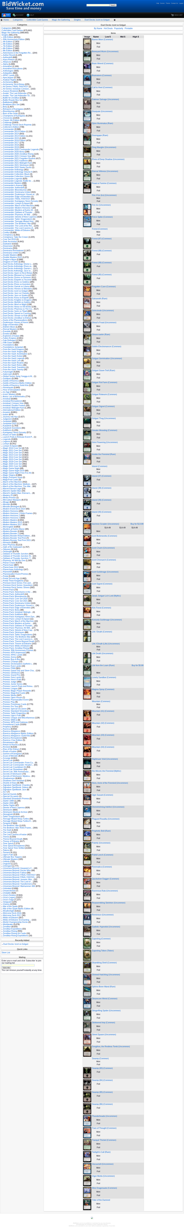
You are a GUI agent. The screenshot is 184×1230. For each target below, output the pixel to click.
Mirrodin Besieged (11, 507)
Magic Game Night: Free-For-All (17, 473)
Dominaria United (11, 253)
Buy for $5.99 (137, 665)
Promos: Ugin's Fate (12, 715)
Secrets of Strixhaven (12, 774)
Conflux (6, 232)
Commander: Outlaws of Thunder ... (18, 212)
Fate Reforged (9, 340)
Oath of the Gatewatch (13, 547)
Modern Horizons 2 (11, 515)
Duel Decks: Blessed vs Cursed (17, 275)
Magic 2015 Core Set (12, 459)
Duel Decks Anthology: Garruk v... (18, 268)
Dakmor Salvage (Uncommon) (105, 99)
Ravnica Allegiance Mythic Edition (18, 733)
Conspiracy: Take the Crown (15, 237)
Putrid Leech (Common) (102, 855)
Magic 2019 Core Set (12, 462)
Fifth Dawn (8, 343)
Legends (7, 439)
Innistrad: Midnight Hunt (13, 408)
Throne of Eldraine (11, 841)
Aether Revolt (9, 55)
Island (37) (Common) (101, 476)
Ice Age (6, 392)
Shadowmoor (9, 778)
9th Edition (7, 51)
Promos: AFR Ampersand (14, 652)
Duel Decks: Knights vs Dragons (17, 300)
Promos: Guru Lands (12, 677)
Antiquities (7, 73)
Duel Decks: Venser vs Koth (15, 316)
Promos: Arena (9, 657)
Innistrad (7, 399)
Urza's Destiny (9, 895)
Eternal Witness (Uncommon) (105, 171)
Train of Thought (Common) (104, 1128)
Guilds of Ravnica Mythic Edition (17, 383)
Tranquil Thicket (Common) (104, 1140)
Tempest (6, 823)
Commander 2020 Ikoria (13, 152)
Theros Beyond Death (12, 839)
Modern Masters (10, 520)
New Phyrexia (9, 545)
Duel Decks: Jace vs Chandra (16, 293)
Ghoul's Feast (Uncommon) (104, 322)
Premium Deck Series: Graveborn (18, 585)
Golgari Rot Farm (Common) (104, 382)
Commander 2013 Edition (14, 131)
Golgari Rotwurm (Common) (104, 394)
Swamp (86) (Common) (102, 1104)
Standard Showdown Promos (16, 798)
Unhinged (7, 866)
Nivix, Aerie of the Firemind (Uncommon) (110, 783)
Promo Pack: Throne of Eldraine (17, 644)
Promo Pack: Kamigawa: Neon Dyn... (19, 617)
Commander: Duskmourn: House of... (19, 194)
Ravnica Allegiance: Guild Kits (16, 736)
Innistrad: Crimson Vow (13, 403)
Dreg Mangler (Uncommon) (104, 147)
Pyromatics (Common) (102, 867)
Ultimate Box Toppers (12, 857)
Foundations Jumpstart (13, 347)
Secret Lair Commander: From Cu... (18, 763)
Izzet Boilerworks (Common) (104, 536)
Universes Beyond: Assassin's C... (18, 868)
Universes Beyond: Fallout (14, 873)
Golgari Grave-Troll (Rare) (103, 370)
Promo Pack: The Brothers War (16, 637)
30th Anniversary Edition (14, 39)
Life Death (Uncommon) (102, 653)
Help (157, 3)
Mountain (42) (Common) (103, 723)
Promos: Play (9, 702)
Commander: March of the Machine (18, 206)
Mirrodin (6, 504)
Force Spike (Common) (102, 217)
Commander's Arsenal (13, 185)
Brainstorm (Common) (102, 75)
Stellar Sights (9, 805)
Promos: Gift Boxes (11, 673)
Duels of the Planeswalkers (15, 320)
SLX (5, 792)
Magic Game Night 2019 (13, 471)
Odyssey (7, 549)
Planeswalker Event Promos (15, 574)
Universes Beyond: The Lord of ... (17, 882)
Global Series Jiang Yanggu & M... (18, 376)
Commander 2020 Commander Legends (21, 149)
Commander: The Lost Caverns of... (18, 228)
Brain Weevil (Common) (102, 63)
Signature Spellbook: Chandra (16, 785)
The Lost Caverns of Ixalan (15, 834)
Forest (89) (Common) (102, 263)
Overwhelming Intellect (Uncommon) (108, 807)
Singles (77, 20)
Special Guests (9, 794)
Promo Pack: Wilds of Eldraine (16, 646)
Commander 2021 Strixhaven (16, 165)
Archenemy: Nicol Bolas (13, 84)
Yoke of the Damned (101, 1200)
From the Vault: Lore (12, 361)
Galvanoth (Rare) (99, 298)
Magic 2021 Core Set (12, 466)
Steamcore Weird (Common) (104, 999)
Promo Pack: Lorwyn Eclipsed (16, 619)
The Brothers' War (11, 825)
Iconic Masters (9, 394)
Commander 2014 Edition (14, 136)
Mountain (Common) (101, 701)
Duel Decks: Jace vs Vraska (15, 295)
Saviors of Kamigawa (12, 754)
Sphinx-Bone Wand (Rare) (103, 987)
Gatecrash (7, 374)
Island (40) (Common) (101, 512)
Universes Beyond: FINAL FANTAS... (19, 877)
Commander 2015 (11, 138)
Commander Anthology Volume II (17, 172)
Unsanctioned (9, 891)
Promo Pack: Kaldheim (13, 614)
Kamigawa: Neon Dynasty (14, 432)
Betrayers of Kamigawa (13, 109)
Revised (6, 747)
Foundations (8, 345)
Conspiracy (8, 235)
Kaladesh (7, 426)
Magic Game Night (11, 468)
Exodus (6, 334)
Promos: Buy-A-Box (11, 659)
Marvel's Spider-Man (12, 491)
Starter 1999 (8, 801)
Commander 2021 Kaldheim (15, 161)
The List (6, 832)
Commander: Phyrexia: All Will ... (17, 215)
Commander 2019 (11, 147)
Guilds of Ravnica (11, 381)
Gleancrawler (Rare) (101, 334)
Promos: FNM (9, 668)
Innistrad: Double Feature (14, 405)
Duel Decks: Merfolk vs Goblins (17, 302)
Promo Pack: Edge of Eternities (17, 608)
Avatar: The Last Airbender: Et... (17, 95)
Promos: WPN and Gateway (15, 722)
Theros (6, 837)
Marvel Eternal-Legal (12, 489)
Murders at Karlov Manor (14, 529)
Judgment (7, 419)
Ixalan (5, 414)
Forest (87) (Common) (102, 239)
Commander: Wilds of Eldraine (16, 230)
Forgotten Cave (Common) (104, 287)
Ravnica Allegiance (11, 731)
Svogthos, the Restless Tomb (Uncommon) (111, 1046)
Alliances (7, 62)
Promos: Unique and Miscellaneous (19, 718)
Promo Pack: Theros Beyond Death (18, 641)
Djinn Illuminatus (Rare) (102, 123)
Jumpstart (7, 421)
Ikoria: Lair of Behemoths (14, 396)
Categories (18, 20)
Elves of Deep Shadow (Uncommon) (108, 159)
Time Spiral (8, 843)
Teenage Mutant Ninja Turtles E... (17, 821)
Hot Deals (108, 28)
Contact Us (174, 3)
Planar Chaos (9, 563)
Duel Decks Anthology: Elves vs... (18, 266)
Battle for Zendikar (11, 98)
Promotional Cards (11, 724)
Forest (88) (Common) (102, 251)
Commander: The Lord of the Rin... (18, 226)
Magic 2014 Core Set (12, 457)
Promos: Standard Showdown (16, 711)
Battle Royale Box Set (12, 100)
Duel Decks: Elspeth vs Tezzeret (17, 280)
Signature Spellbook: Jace (14, 790)
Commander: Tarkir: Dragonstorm (17, 219)
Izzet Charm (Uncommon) (103, 548)
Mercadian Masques (12, 500)
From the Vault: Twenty (13, 369)
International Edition (12, 410)
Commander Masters (12, 183)
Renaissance (9, 742)
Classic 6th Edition (11, 120)
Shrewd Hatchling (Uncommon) (106, 975)
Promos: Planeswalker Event (16, 700)
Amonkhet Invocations (13, 69)
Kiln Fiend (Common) (101, 608)
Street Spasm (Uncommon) (104, 1034)
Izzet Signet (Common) (102, 584)
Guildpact (7, 378)
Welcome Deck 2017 (12, 915)
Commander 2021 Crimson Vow (17, 156)
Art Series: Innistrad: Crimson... (16, 89)
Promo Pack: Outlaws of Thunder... (18, 626)
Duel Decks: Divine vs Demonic (17, 277)
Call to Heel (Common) (102, 87)
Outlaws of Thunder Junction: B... (17, 556)
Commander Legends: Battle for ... (18, 181)
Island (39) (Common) (101, 500)
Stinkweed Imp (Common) (103, 1022)
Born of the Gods (10, 113)
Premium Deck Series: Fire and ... (18, 583)
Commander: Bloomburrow (15, 190)
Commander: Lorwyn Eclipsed (16, 203)
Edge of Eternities (11, 325)
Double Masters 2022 (12, 257)
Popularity (118, 28)
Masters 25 (8, 495)
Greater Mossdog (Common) (104, 430)
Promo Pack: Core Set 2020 (15, 599)
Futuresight (8, 372)
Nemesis (7, 542)
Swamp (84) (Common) (102, 1080)
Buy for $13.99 (137, 524)
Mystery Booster (10, 531)
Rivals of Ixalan (10, 751)
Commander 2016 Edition (14, 140)
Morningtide (8, 527)
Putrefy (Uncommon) (101, 843)
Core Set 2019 (9, 239)
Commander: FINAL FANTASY (16, 199)
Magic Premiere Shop (12, 477)
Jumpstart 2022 (10, 423)
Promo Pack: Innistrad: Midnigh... (17, 612)
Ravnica (6, 729)
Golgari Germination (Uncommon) (107, 358)
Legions (6, 441)
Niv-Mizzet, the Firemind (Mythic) (106, 771)
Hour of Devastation (12, 390)
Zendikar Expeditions (12, 929)
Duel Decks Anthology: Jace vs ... (18, 271)
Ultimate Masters (10, 859)
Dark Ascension (10, 241)
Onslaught (7, 551)
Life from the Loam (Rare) (103, 665)
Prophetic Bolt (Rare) (101, 831)
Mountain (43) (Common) (103, 735)
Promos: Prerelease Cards (14, 704)
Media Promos (9, 498)
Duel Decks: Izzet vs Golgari (97, 20)
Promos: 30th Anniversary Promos (18, 650)
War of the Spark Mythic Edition (17, 909)
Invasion (6, 412)
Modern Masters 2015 (12, 522)
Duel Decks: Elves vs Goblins (16, 282)
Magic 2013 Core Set (12, 455)
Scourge (6, 758)
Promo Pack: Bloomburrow (15, 596)
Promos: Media (9, 695)
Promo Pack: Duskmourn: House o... (19, 605)
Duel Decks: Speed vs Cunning (17, 313)
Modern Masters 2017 (12, 524)
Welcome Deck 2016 (12, 913)
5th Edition (7, 44)
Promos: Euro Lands (12, 666)
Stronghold (8, 814)
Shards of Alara (10, 783)
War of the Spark (10, 906)
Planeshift (7, 572)
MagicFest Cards (10, 480)
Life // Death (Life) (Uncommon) (106, 644)
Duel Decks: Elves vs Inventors (16, 284)
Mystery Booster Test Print (14, 538)
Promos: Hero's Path (12, 679)
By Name (98, 28)
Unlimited (7, 888)
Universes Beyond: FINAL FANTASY (19, 875)
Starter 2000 (8, 803)
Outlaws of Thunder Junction (15, 554)
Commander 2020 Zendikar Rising (18, 154)
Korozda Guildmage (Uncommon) (107, 620)
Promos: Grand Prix (11, 675)
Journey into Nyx (10, 417)
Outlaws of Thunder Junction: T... (17, 558)
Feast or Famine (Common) (104, 183)
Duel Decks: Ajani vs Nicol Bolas (17, 273)
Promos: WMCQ (10, 720)
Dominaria (7, 248)
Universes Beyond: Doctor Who (17, 870)
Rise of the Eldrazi (11, 749)
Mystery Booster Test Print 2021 (17, 540)
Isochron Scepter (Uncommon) (105, 524)
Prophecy (7, 727)
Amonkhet (7, 66)
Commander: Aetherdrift (13, 188)
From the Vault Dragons (13, 349)
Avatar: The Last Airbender (15, 93)
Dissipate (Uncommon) (102, 111)
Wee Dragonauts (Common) (104, 1188)
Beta (5, 107)
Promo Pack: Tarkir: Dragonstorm (17, 635)
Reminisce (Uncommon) (103, 915)
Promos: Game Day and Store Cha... (19, 670)
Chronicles (8, 118)
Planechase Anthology (13, 569)
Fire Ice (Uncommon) (101, 205)
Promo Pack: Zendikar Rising (16, 648)
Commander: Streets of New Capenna (20, 217)
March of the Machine (12, 482)
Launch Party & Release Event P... (18, 437)
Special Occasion (11, 796)
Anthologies (8, 71)
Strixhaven (7, 810)
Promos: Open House (12, 697)
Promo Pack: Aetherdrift (13, 594)
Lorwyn (6, 444)
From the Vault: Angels (13, 352)
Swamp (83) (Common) (102, 1068)
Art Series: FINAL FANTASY (15, 86)
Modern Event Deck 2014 (14, 509)
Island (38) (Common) (101, 488)
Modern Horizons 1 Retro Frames (17, 513)
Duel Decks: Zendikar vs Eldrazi (17, 318)
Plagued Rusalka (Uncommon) (105, 819)
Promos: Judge (9, 682)
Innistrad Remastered (12, 401)
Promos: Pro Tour (10, 706)
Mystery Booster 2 (11, 533)
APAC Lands (8, 75)
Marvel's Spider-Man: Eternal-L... (17, 493)
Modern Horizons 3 (11, 518)
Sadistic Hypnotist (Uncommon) (106, 927)
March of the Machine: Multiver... (17, 484)
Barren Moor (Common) (102, 39)
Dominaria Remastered (13, 250)
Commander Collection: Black (16, 174)
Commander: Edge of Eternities (17, 197)
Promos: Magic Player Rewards (17, 691)
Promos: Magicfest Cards (14, 693)
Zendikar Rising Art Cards (14, 933)
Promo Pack (8, 590)
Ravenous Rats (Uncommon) (105, 891)
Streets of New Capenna (14, 807)
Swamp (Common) (100, 1058)
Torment (6, 852)
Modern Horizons (10, 511)
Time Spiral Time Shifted (14, 848)
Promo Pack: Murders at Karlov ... (17, 623)
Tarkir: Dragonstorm (11, 816)
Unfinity (6, 861)
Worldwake (8, 924)
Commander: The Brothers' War (17, 223)
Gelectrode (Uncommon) (103, 310)
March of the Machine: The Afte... (17, 486)
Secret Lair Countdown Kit (14, 767)
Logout (181, 3)
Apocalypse (8, 77)
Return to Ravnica (11, 745)
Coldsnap (7, 122)
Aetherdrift (7, 57)
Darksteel (7, 244)
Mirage (6, 502)
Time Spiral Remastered (13, 846)
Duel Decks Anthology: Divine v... (17, 264)
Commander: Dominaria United (17, 192)
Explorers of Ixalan (11, 336)
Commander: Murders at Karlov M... (18, 210)
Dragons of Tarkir (10, 262)
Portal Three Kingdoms (13, 581)
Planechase (8, 565)
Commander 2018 (11, 145)
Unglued (7, 864)
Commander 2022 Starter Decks (17, 167)
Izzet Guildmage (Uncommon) (105, 572)
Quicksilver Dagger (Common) (105, 879)
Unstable (7, 893)
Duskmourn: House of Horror (15, 322)
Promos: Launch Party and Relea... (18, 686)
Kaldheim (7, 430)
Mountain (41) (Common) (103, 711)
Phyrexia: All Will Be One (14, 560)
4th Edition (7, 42)
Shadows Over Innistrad (13, 781)
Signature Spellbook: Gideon (16, 787)
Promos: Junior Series (13, 684)
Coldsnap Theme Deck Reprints (17, 125)
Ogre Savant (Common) (102, 795)
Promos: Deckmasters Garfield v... (18, 664)
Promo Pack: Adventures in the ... (17, 592)
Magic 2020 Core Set (12, 464)
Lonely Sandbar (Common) (104, 677)
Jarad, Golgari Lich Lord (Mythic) (106, 596)
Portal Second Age (11, 578)
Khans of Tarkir (9, 435)
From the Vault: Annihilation (15, 354)
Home (6, 20)
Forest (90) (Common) (102, 275)
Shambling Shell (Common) (104, 963)
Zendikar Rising (10, 931)
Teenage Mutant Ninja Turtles (16, 819)
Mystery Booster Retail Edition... (17, 536)
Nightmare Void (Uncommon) (105, 759)
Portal (5, 576)
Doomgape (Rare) (100, 135)
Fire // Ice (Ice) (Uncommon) (104, 195)
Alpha (5, 64)
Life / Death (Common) (102, 632)
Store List (6, 952)
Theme (168, 3)
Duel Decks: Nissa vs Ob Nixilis (17, 307)
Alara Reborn (9, 60)
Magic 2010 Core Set (12, 448)
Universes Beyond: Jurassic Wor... (18, 879)
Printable (129, 28)
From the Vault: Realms (13, 363)
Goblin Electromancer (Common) (106, 346)
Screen (162, 3)
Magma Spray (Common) (103, 689)
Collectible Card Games (37, 20)
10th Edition (8, 37)
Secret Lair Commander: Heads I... (18, 765)
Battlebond (8, 102)
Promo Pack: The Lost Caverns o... (18, 639)
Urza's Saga (8, 900)
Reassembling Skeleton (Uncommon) (108, 903)
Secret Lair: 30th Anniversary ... (17, 772)
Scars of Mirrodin (10, 756)
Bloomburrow (9, 111)
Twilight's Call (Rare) (101, 1152)
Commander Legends (12, 179)
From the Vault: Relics (12, 365)
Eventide (7, 331)
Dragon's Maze (9, 259)
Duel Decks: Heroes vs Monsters (17, 289)
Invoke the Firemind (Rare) (104, 454)
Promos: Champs (10, 661)
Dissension (8, 246)
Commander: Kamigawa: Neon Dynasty (20, 201)
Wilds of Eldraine (10, 918)
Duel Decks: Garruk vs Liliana (16, 286)
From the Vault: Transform (14, 367)
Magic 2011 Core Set (12, 450)
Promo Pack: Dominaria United (16, 603)
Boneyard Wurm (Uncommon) (105, 51)
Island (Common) (99, 466)
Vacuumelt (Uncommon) (102, 1164)
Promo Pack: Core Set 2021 (15, 601)
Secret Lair (8, 760)
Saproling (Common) (101, 939)
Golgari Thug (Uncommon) (104, 418)
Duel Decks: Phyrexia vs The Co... (18, 309)
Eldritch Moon (9, 327)
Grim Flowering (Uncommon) (105, 442)
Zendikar (7, 927)
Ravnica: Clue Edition (12, 740)
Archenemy (8, 82)
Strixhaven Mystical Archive (15, 812)
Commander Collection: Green (16, 176)
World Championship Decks (15, 922)
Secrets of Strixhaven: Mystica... (17, 776)
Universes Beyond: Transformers (17, 884)
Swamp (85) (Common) (102, 1092)
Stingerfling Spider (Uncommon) (106, 1011)
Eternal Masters (10, 329)
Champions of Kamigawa (14, 116)
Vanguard (7, 902)
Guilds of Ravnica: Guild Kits (15, 385)
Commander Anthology (13, 170)
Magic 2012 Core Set (12, 453)
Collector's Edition (11, 127)
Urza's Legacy (9, 897)
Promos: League (10, 688)
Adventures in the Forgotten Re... (17, 53)
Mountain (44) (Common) (103, 747)
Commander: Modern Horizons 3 (17, 208)
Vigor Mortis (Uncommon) (103, 1176)
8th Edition (7, 48)
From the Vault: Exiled (12, 356)
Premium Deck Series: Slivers (16, 587)
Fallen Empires (9, 338)
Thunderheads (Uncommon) (104, 1116)
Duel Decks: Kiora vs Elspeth (16, 298)
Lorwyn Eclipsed (10, 446)
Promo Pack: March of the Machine (18, 621)
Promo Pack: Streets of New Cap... (18, 630)
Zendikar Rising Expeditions (15, 936)
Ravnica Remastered (12, 738)
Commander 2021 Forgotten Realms (19, 158)
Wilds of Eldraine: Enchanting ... (17, 920)
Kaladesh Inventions (12, 428)
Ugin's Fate (8, 855)
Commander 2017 (11, 143)
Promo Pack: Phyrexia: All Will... (17, 628)
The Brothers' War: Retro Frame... (17, 828)
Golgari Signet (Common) (103, 406)
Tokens (6, 850)
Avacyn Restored (10, 91)
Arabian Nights (9, 80)
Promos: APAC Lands (12, 655)
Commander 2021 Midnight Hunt (17, 163)
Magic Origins (9, 475)
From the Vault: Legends (14, 358)
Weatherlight (8, 911)
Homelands (8, 387)
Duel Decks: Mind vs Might (15, 304)
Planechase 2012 (11, 567)
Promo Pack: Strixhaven (13, 632)
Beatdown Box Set (11, 104)
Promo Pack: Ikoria (11, 610)
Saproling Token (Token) (103, 951)
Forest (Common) (100, 229)
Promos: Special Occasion (14, 709)
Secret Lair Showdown (13, 769)
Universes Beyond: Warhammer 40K (19, 886)
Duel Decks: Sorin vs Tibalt (15, 311)
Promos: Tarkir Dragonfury (14, 713)
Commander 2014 (11, 134)
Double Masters (10, 255)
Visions (6, 904)
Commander (8, 129)
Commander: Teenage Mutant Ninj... (19, 221)
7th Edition (7, 46)
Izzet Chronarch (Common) (104, 560)
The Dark (7, 830)
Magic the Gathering (61, 20)
